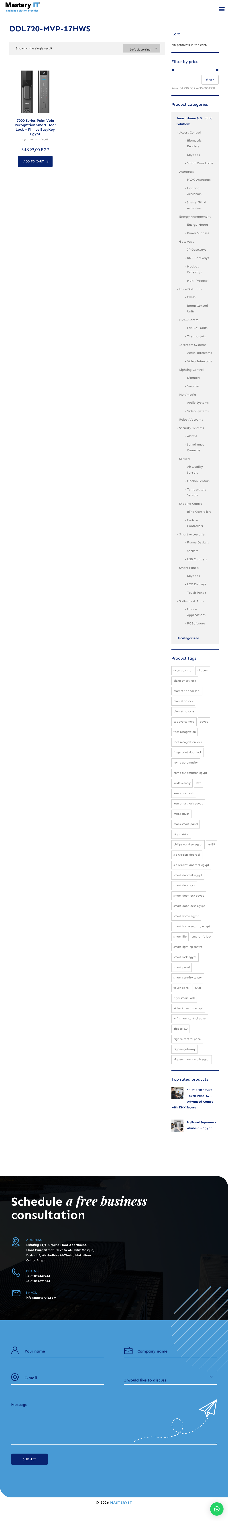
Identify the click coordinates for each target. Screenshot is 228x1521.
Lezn (198, 783)
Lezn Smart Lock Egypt (188, 803)
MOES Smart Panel (185, 824)
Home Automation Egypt (190, 772)
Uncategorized (188, 638)
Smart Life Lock (201, 936)
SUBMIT (29, 1459)
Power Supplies (198, 233)
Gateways (186, 241)
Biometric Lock (183, 701)
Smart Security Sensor (187, 977)
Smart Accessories (192, 534)
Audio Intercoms (199, 353)
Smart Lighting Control (188, 946)
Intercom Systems (192, 345)
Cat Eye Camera (184, 721)
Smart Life (180, 936)
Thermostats (196, 336)
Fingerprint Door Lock (187, 752)
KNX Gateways (198, 258)
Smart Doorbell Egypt (187, 875)
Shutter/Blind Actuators (196, 205)
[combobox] (141, 48)
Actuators (186, 172)
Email (31, 1292)
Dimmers (193, 378)
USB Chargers (197, 559)
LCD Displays (196, 584)
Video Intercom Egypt (188, 1008)
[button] (217, 1509)
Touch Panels (196, 593)
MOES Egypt (181, 813)
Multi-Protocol (197, 281)
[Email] (16, 1293)
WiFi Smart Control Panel (189, 1018)
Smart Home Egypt (186, 916)
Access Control (190, 132)
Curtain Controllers (195, 523)
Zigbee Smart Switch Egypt (191, 1059)
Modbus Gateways (194, 269)
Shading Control (191, 504)
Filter (210, 80)
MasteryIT (121, 1503)
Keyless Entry (182, 783)
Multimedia (187, 395)
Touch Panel (181, 987)
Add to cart (33, 161)
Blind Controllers (199, 512)
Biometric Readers (194, 143)
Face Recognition (184, 731)
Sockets (192, 551)
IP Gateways (196, 249)
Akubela (202, 670)
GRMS (191, 297)
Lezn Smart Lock (183, 793)
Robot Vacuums (191, 419)
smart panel (181, 967)
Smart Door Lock (184, 885)
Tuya (198, 987)
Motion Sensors (198, 481)
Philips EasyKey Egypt (188, 844)
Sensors (184, 459)
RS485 (211, 844)
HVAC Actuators (199, 180)
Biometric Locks (183, 711)
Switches (193, 386)
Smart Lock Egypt (185, 957)
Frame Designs (198, 542)
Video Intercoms (199, 361)
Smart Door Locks (200, 163)
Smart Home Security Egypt (191, 926)
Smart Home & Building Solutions (194, 121)
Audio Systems (198, 403)
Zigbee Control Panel (187, 1039)
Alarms (192, 436)
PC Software (196, 623)
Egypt (204, 721)
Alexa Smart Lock (184, 680)
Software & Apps (191, 601)
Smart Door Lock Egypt (188, 895)
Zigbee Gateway (184, 1049)
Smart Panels (189, 568)
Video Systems (198, 411)
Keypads (193, 155)
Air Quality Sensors (195, 469)
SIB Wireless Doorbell (186, 854)
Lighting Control (191, 370)
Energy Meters (197, 225)
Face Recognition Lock (187, 742)
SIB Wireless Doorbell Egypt (191, 865)
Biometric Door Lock (186, 691)
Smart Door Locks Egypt (189, 905)
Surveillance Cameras (195, 447)
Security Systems (191, 428)
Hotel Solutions (190, 289)
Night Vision (181, 834)
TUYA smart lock (184, 998)
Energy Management (195, 217)
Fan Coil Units (197, 328)
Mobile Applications (196, 612)
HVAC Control (189, 320)
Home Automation (185, 762)
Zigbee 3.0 (180, 1028)
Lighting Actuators (194, 191)
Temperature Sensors (196, 492)
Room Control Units (197, 308)
